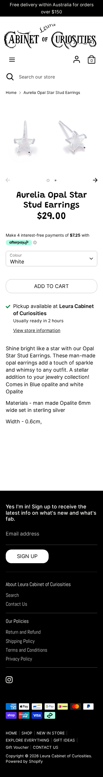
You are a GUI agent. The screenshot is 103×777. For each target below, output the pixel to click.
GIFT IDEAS (64, 740)
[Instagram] (9, 679)
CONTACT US (45, 747)
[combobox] (51, 258)
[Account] (76, 57)
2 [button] (55, 180)
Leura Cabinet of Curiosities (65, 756)
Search (12, 595)
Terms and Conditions (26, 650)
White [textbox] (17, 262)
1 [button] (48, 180)
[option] (51, 137)
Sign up (27, 556)
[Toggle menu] (12, 59)
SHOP (26, 733)
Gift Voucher (17, 747)
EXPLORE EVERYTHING (27, 740)
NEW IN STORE (51, 733)
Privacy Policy (19, 658)
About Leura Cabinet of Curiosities (38, 584)
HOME (11, 733)
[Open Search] (9, 77)
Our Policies (17, 621)
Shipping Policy (20, 641)
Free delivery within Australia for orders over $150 (52, 8)
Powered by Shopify (24, 761)
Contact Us (16, 604)
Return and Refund (23, 632)
